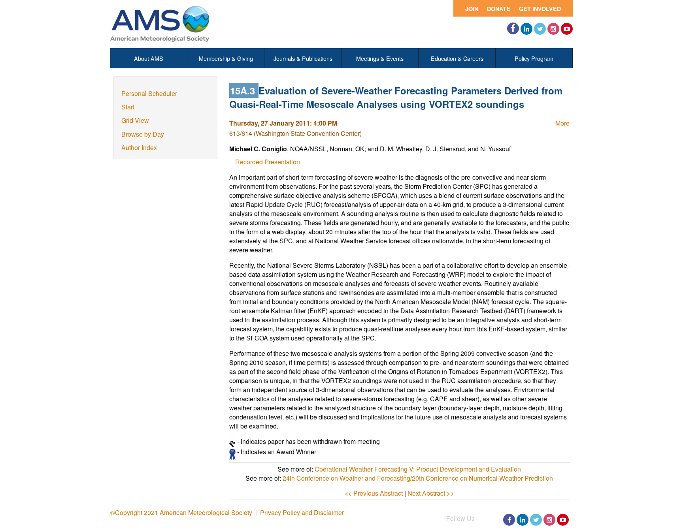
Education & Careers (457, 58)
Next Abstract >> (431, 493)
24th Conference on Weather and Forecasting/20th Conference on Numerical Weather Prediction (418, 478)
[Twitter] (540, 29)
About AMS (148, 58)
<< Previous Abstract (374, 493)
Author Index (139, 147)
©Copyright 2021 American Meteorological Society (181, 512)
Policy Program (534, 58)
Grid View (135, 120)
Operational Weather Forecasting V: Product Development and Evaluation (418, 469)
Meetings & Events (380, 58)
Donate (498, 9)
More (562, 123)
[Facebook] (513, 28)
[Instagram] (553, 29)
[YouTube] (567, 29)
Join (471, 9)
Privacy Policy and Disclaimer (302, 512)
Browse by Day (142, 134)
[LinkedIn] (526, 29)
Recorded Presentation (267, 161)
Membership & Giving (226, 58)
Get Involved (540, 9)
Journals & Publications (303, 58)
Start (127, 106)
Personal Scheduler (149, 93)
